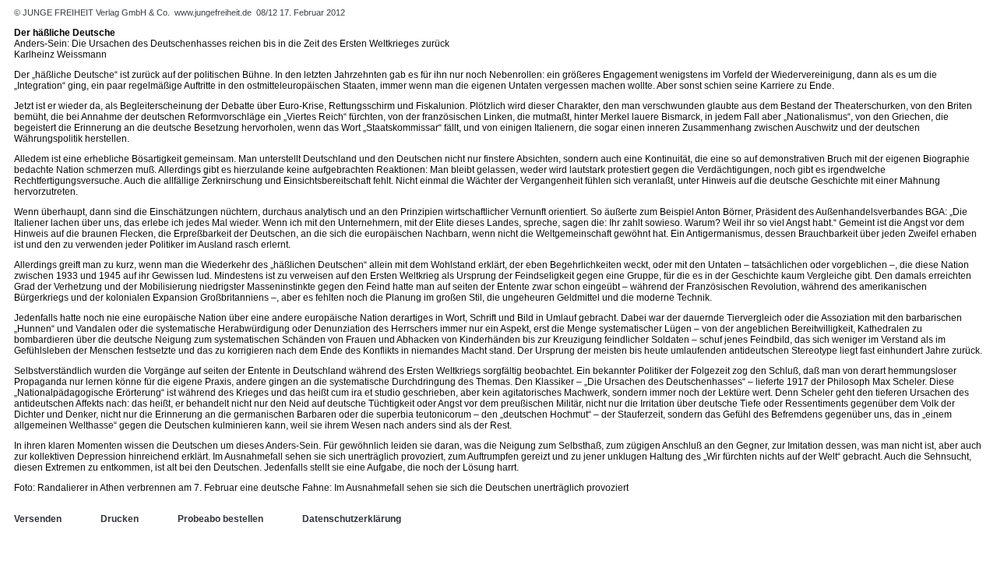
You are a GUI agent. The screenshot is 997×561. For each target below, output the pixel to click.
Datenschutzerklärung (351, 518)
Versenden (38, 518)
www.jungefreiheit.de (213, 12)
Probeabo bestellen (220, 518)
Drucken (119, 518)
